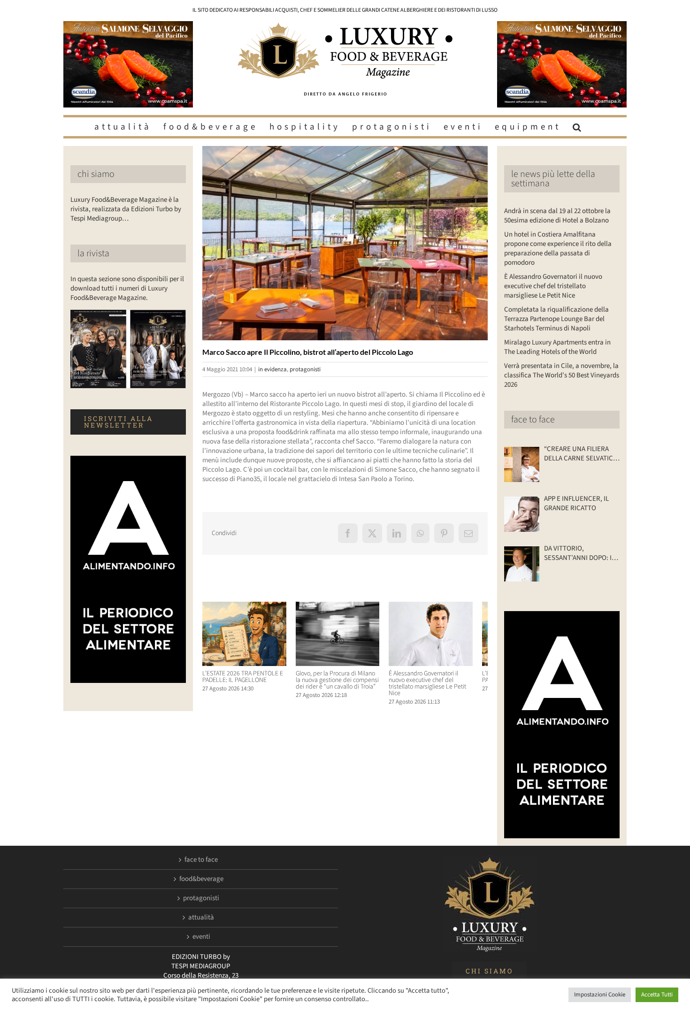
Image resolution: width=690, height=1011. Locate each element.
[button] (578, 126)
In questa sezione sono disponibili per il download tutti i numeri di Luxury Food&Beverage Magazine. (127, 288)
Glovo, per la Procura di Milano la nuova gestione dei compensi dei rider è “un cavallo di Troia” (343, 684)
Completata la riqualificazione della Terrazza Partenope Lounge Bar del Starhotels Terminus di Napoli (556, 319)
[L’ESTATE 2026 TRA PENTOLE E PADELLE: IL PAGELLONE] (246, 607)
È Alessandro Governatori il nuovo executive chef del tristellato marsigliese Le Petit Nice (442, 684)
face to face (533, 419)
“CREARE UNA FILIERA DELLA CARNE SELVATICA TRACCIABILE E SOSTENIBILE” (580, 453)
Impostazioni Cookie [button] (599, 994)
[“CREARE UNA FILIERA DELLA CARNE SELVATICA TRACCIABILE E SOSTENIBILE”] (521, 464)
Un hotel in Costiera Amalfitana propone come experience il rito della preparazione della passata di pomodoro (558, 249)
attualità (201, 917)
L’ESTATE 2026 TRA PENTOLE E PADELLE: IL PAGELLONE (242, 681)
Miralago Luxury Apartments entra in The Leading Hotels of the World (557, 347)
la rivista (93, 253)
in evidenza (272, 369)
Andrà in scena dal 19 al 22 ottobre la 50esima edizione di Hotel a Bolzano (557, 215)
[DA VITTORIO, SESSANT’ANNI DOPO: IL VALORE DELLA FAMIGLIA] (521, 564)
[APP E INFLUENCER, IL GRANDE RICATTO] (521, 514)
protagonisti (305, 369)
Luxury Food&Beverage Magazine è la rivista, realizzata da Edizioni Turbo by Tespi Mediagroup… (125, 209)
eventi (201, 937)
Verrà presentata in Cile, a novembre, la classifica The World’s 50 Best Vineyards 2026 (561, 375)
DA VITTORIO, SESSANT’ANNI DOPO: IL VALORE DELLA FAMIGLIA (579, 553)
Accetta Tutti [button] (657, 994)
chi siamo (96, 174)
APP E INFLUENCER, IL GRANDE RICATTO (576, 503)
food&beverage (201, 879)
